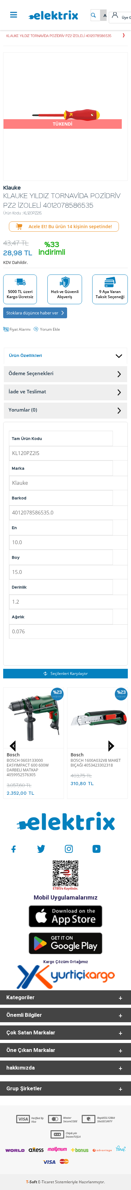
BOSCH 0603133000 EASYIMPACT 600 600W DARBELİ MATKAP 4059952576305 (28, 767)
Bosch (13, 755)
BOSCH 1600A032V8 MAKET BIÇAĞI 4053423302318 (96, 763)
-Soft (32, 1182)
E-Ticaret (46, 1182)
